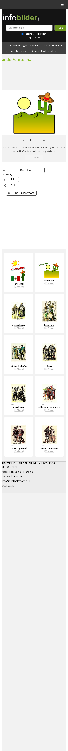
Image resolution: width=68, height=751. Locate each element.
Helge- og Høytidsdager (26, 45)
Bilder (43, 33)
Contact (35, 51)
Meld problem (49, 51)
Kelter (49, 366)
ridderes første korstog (49, 407)
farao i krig (49, 325)
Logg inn (9, 51)
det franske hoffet (18, 366)
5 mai (45, 45)
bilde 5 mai (16, 472)
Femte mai (56, 45)
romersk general (19, 448)
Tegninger (29, 33)
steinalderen (18, 407)
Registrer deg (22, 51)
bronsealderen (18, 325)
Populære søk (34, 37)
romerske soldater (49, 448)
